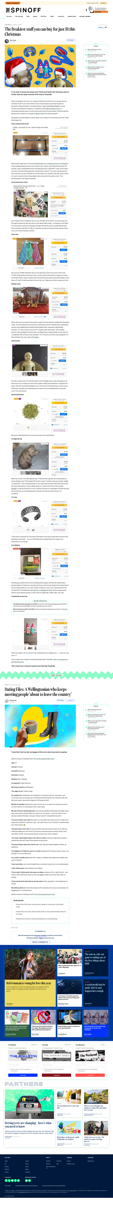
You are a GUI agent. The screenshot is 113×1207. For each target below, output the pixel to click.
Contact (48, 1161)
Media (26, 1169)
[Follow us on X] (9, 1181)
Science (7, 1172)
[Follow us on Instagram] (15, 1181)
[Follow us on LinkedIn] (18, 1181)
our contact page (72, 1190)
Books (35, 16)
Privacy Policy (8, 1185)
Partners (8, 24)
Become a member (84, 16)
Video (6, 1161)
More (51, 16)
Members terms (71, 1163)
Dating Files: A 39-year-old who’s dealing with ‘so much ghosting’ (36, 919)
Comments (70, 700)
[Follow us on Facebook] (6, 1181)
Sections (43, 16)
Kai (5, 1163)
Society (7, 685)
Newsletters (72, 16)
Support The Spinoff (13, 3)
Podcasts (61, 16)
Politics (9, 16)
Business (27, 1172)
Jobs (57, 1163)
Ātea (28, 16)
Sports (27, 1166)
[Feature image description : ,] (29, 1104)
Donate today (98, 11)
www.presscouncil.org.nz (24, 1192)
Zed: (15, 545)
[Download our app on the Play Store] (29, 1181)
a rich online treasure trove (50, 109)
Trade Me (51, 666)
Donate (69, 1161)
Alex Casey (13, 40)
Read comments (40, 942)
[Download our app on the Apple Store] (26, 1181)
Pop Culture (19, 16)
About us (48, 1163)
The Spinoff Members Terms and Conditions (26, 1185)
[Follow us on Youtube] (12, 1181)
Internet (7, 1166)
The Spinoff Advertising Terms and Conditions (53, 1185)
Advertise (59, 1161)
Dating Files (13, 700)
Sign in (104, 3)
